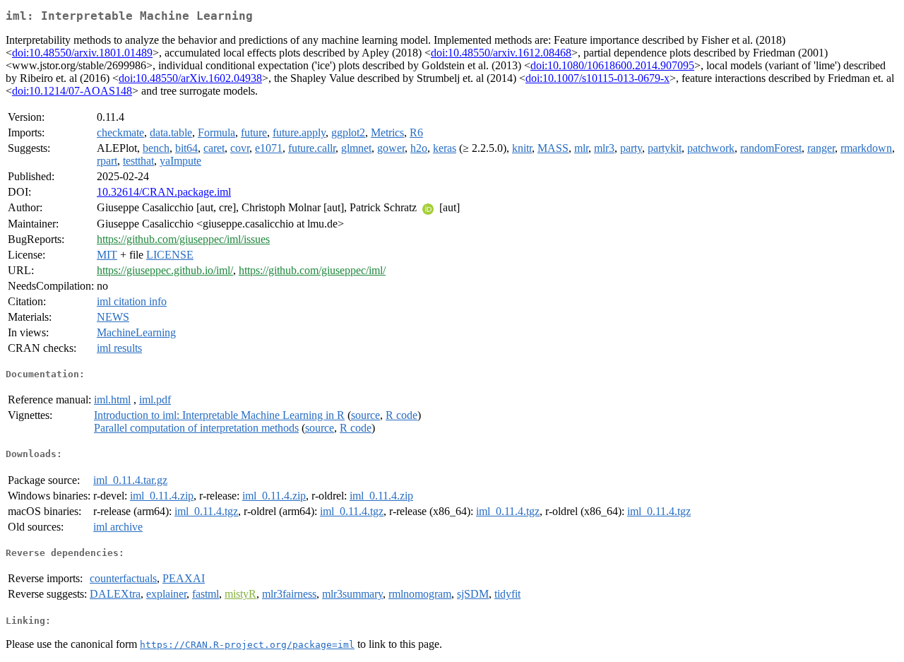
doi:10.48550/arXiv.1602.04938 (190, 78)
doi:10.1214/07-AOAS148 (72, 91)
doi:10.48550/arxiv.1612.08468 (501, 53)
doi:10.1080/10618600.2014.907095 (612, 65)
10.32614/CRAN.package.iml (164, 192)
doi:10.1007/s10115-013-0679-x (597, 78)
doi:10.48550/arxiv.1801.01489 (82, 53)
